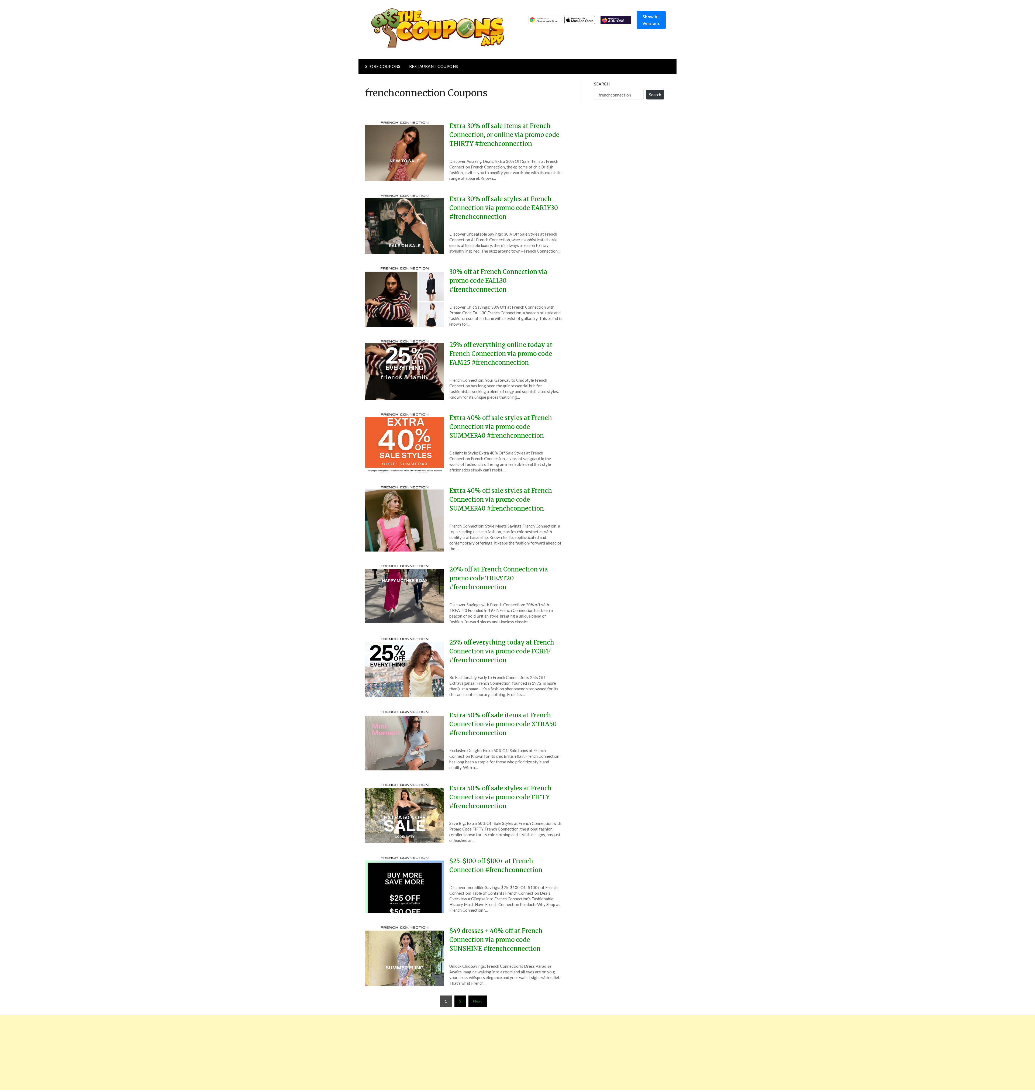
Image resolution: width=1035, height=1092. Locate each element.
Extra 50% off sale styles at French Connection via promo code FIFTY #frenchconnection (500, 797)
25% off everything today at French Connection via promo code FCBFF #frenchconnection (501, 651)
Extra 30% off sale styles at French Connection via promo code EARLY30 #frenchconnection (503, 208)
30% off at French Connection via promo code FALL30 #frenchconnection (498, 280)
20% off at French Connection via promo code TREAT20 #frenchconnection (498, 578)
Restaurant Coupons (433, 66)
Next (477, 1001)
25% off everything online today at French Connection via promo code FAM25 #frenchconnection (501, 353)
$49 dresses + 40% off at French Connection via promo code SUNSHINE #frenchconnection (496, 939)
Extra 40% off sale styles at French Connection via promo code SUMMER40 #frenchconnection (500, 426)
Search (602, 83)
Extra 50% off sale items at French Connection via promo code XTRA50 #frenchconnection (503, 724)
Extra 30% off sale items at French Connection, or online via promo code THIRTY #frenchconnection (504, 134)
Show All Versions (651, 20)
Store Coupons (383, 66)
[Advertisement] (161, 1052)
